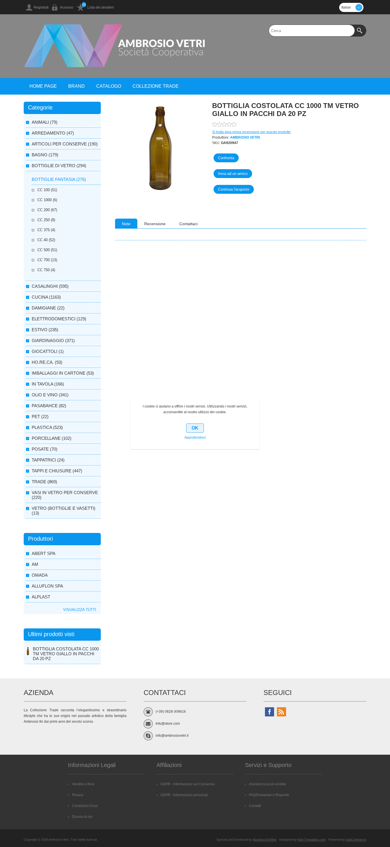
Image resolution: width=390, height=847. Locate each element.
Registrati (41, 7)
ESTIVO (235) (45, 329)
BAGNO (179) (45, 154)
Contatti (255, 806)
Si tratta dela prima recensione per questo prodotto (251, 132)
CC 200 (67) (47, 210)
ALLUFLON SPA (47, 586)
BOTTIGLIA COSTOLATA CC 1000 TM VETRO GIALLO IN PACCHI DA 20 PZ (66, 653)
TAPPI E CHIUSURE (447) (57, 470)
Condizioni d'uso (85, 806)
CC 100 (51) (47, 190)
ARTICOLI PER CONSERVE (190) (65, 143)
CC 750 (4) (46, 270)
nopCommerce (356, 839)
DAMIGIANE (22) (48, 307)
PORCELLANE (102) (51, 438)
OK (195, 428)
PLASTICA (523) (47, 427)
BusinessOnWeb (264, 839)
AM (35, 564)
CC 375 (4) (46, 230)
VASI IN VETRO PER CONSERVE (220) (65, 495)
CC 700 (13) (47, 260)
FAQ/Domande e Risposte (269, 795)
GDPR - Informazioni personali (184, 795)
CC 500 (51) (47, 250)
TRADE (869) (44, 481)
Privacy (77, 795)
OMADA (40, 575)
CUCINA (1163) (46, 297)
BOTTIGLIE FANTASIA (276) (59, 179)
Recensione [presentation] (155, 223)
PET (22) (40, 416)
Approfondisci (195, 438)
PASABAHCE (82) (49, 405)
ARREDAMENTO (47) (53, 133)
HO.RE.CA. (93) (47, 362)
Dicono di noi (82, 817)
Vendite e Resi (83, 784)
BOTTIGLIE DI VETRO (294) (59, 165)
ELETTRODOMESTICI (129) (59, 318)
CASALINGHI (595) (50, 286)
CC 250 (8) (46, 220)
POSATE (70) (44, 449)
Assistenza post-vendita (267, 784)
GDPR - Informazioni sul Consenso (187, 784)
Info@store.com (168, 724)
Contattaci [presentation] (188, 223)
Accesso (66, 7)
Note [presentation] (126, 223)
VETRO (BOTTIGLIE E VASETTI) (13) (63, 511)
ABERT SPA (43, 553)
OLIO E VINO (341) (50, 394)
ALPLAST (41, 596)
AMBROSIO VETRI (245, 137)
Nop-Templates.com (311, 839)
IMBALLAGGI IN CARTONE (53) (63, 373)
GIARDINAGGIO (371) (53, 340)
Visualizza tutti (79, 610)
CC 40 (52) (46, 240)
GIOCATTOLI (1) (48, 351)
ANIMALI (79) (44, 122)
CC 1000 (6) (47, 200)
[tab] (126, 223)
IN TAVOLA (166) (48, 383)
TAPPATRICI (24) (48, 460)
